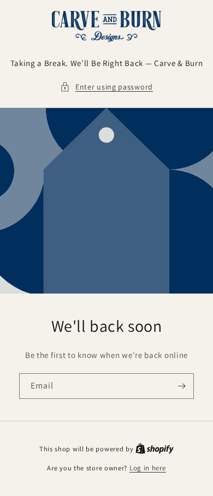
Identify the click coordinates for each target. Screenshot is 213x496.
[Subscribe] (181, 386)
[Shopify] (154, 448)
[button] (106, 87)
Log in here (147, 468)
